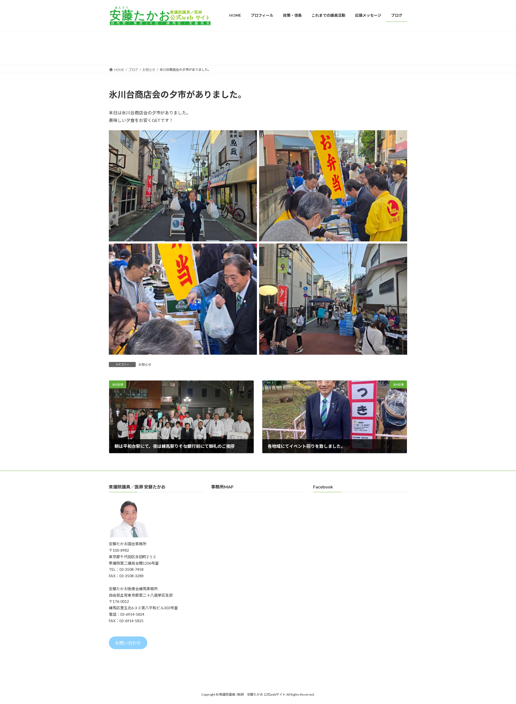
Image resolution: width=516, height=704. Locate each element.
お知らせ (144, 364)
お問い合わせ (128, 643)
